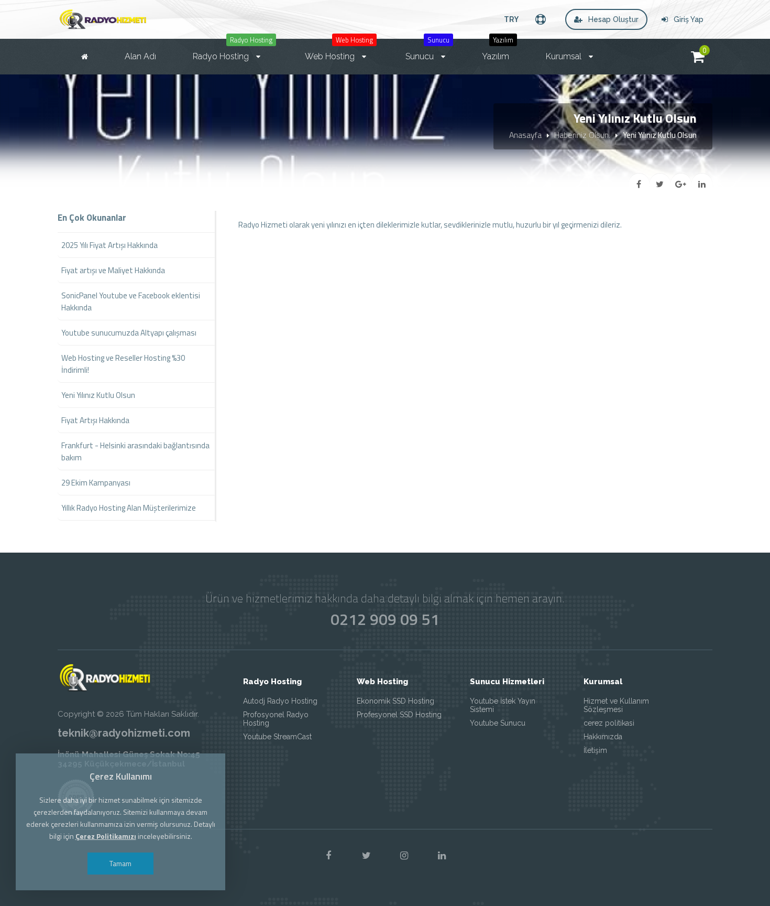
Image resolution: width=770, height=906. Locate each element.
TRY (511, 19)
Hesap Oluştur (612, 19)
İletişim (595, 750)
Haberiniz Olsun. (582, 134)
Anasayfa (525, 134)
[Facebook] (328, 855)
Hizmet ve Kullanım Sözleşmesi (616, 705)
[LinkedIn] (441, 855)
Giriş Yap (687, 19)
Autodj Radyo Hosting (280, 701)
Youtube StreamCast (277, 736)
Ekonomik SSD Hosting (395, 701)
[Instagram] (403, 855)
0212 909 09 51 (385, 619)
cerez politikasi (609, 723)
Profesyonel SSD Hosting (399, 714)
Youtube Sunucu (497, 723)
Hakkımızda (603, 736)
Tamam (120, 863)
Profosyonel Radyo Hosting (276, 718)
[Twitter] (366, 855)
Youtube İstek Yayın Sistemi (502, 705)
